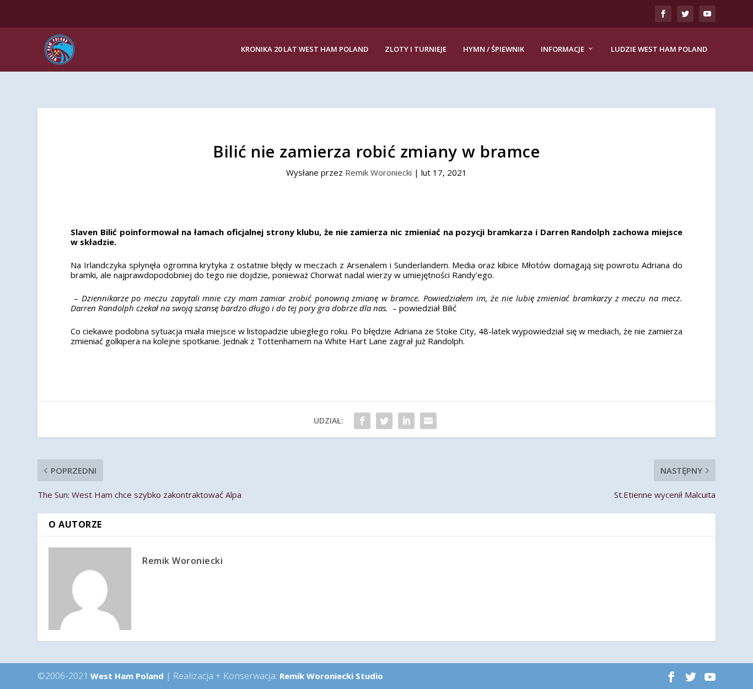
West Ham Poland (127, 675)
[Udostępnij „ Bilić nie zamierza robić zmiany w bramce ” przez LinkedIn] (406, 421)
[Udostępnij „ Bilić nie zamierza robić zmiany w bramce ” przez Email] (428, 421)
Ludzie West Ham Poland (659, 49)
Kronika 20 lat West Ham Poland (304, 49)
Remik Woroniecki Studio (331, 675)
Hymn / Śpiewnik (493, 49)
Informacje (562, 49)
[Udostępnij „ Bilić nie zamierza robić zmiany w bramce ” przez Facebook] (362, 421)
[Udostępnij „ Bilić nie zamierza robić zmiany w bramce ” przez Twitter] (384, 421)
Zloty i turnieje (416, 49)
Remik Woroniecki (378, 172)
